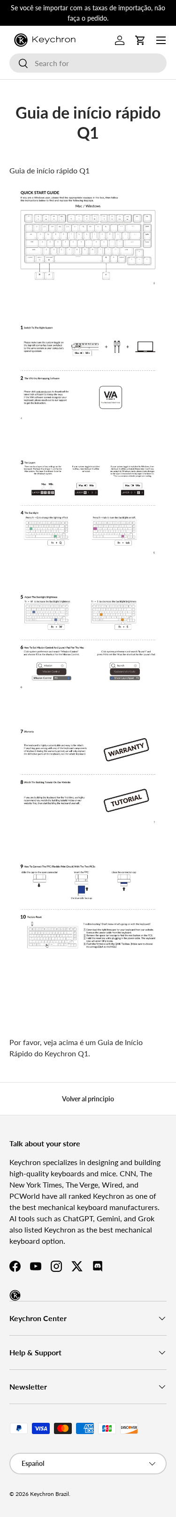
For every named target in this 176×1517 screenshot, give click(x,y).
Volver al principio (88, 1099)
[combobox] (88, 63)
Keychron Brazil (49, 1493)
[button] (140, 40)
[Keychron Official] (15, 1295)
